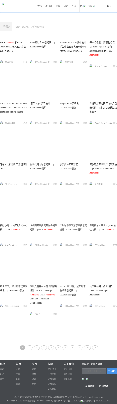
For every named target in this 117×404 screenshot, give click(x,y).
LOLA (37, 314)
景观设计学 (10, 123)
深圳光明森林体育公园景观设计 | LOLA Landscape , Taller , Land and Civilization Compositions (43, 294)
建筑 (25, 245)
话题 (18, 384)
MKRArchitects (41, 245)
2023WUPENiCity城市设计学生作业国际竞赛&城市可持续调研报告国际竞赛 (73, 46)
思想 (25, 123)
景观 (55, 62)
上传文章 (52, 374)
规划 (34, 379)
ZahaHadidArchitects (103, 123)
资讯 (2, 369)
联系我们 (68, 369)
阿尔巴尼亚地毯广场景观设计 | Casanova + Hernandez (103, 168)
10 (87, 347)
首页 (39, 6)
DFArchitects (100, 306)
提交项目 (52, 369)
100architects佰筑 (42, 62)
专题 (18, 369)
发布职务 (52, 389)
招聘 (2, 379)
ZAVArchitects (11, 245)
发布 (109, 6)
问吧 (66, 6)
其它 (34, 384)
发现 (58, 6)
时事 (25, 62)
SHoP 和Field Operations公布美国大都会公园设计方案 (13, 46)
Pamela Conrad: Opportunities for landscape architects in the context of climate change (13, 107)
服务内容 (68, 379)
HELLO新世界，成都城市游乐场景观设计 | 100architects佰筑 (73, 290)
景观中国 (9, 62)
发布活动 (52, 384)
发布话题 (52, 379)
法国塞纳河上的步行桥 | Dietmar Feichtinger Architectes (101, 290)
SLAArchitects (101, 66)
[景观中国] (18, 6)
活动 (85, 62)
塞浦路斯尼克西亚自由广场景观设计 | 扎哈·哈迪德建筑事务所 (103, 107)
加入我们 (68, 374)
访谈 (18, 379)
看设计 (48, 6)
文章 (18, 374)
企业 (74, 6)
